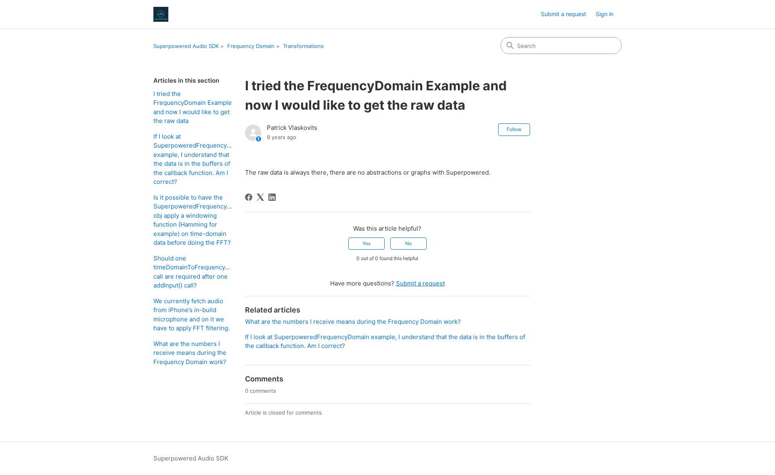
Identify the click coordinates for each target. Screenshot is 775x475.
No (408, 243)
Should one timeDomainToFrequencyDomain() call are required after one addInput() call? (193, 272)
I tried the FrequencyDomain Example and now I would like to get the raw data (192, 107)
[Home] (160, 14)
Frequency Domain (250, 46)
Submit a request (563, 13)
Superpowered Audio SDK (186, 46)
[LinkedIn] (272, 197)
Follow (514, 129)
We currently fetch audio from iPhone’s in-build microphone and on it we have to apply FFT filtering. (191, 314)
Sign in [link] (605, 13)
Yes (366, 243)
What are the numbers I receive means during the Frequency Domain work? (189, 353)
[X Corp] (260, 197)
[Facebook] (248, 197)
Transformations (303, 46)
